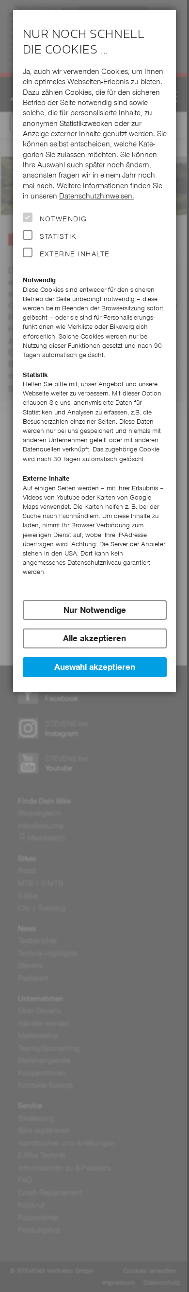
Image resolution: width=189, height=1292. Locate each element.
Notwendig (63, 219)
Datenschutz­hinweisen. (96, 196)
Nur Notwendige (94, 610)
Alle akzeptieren (94, 638)
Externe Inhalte (75, 254)
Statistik (58, 236)
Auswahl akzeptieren (94, 667)
